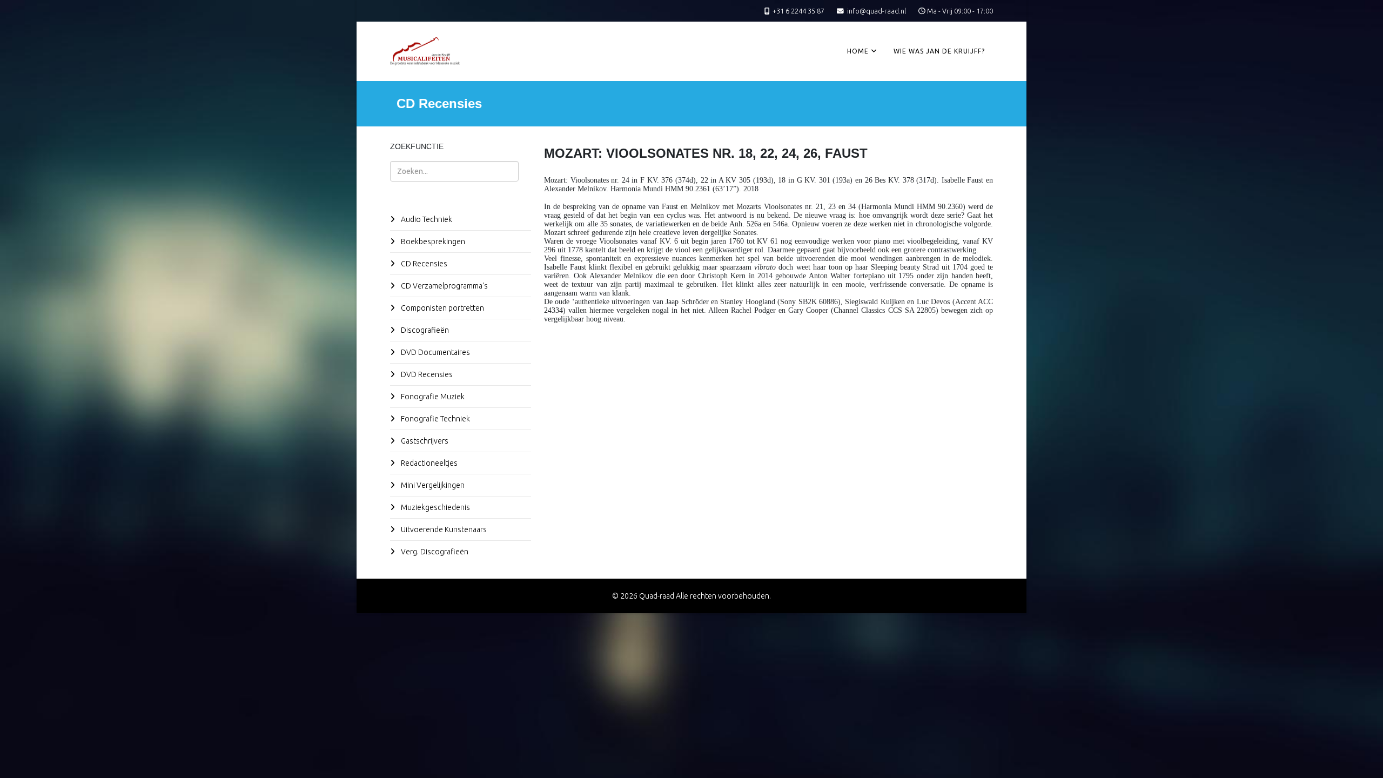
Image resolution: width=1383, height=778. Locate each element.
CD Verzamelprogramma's (443, 285)
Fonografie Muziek (432, 396)
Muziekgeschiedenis (434, 507)
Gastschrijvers (423, 441)
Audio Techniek (425, 219)
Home (858, 51)
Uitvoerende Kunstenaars (443, 529)
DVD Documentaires (434, 352)
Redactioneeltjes (428, 463)
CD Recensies (423, 263)
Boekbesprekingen (432, 241)
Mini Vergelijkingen (432, 485)
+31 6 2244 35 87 (798, 11)
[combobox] (454, 171)
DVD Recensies (426, 374)
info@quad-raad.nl (876, 11)
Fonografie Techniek (434, 418)
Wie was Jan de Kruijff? (939, 51)
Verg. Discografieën (433, 551)
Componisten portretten (441, 308)
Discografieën (424, 330)
